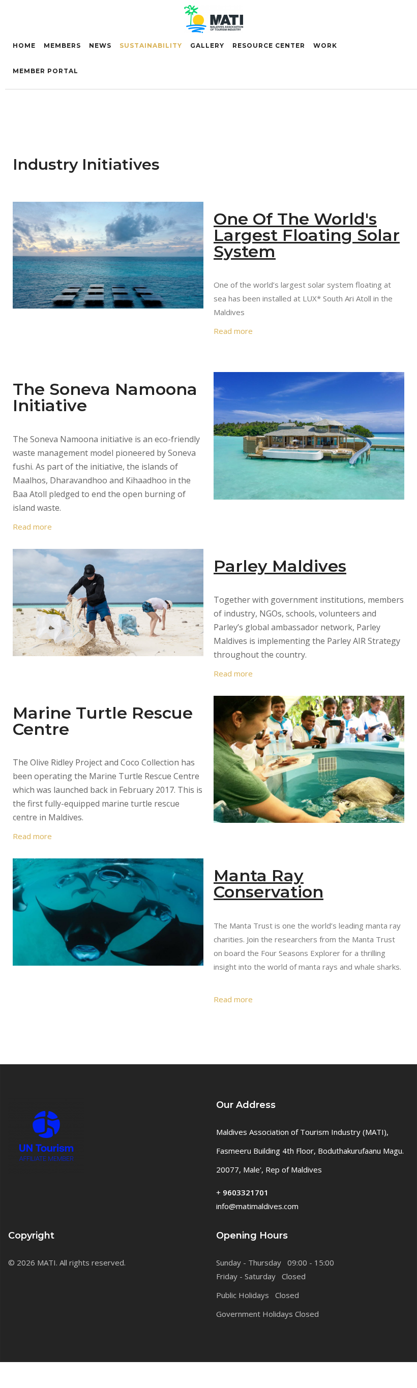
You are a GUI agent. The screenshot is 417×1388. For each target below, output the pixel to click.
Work (325, 45)
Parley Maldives (280, 566)
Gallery (207, 45)
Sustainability (151, 45)
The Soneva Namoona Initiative (105, 397)
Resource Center (268, 45)
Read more (233, 331)
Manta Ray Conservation (268, 884)
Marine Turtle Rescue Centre (103, 721)
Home (24, 45)
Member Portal (45, 71)
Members (62, 45)
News (100, 45)
